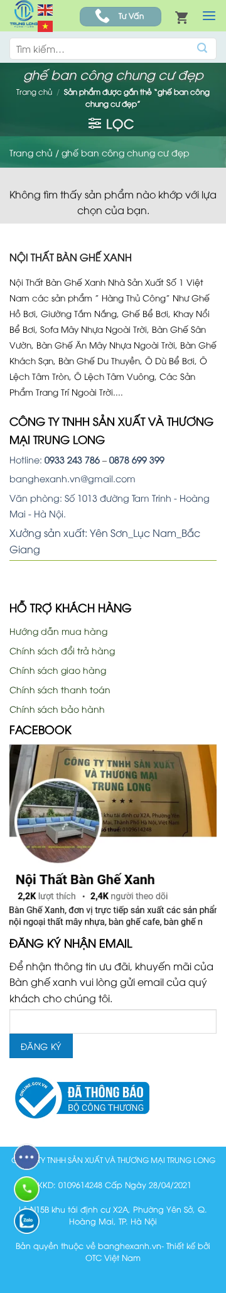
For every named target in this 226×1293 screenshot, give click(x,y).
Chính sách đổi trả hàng (62, 650)
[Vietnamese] (46, 25)
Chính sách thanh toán (59, 689)
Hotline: (54, 459)
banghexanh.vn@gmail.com (72, 478)
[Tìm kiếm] (202, 49)
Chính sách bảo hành (57, 709)
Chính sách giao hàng (57, 670)
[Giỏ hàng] (181, 17)
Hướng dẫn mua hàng (58, 631)
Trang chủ (34, 91)
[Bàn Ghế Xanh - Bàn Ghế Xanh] (23, 15)
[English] (46, 8)
